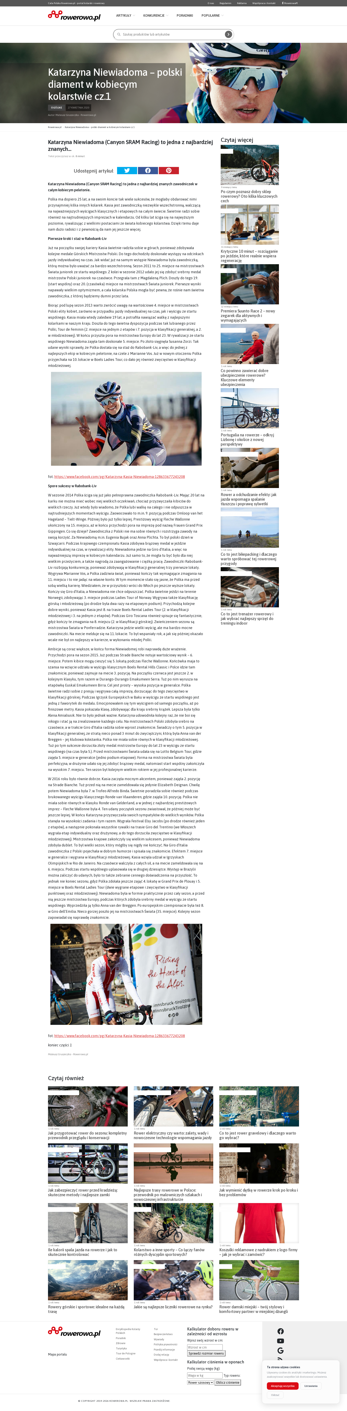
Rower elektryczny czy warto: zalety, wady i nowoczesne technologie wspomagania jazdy (173, 1135)
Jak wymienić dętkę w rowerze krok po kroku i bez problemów (258, 1192)
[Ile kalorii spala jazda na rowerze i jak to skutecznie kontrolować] (88, 1223)
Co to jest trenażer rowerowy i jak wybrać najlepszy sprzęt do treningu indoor (247, 617)
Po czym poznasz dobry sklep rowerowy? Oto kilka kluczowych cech (249, 195)
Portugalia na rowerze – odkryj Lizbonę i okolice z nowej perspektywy (247, 438)
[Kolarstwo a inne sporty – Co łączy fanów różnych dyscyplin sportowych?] (173, 1223)
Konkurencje (153, 15)
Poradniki (185, 15)
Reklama (242, 3)
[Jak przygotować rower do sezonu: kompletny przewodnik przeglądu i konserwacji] (88, 1106)
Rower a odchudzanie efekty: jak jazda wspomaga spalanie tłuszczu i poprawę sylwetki (249, 498)
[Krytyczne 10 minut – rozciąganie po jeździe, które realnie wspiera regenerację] (250, 225)
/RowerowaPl (291, 3)
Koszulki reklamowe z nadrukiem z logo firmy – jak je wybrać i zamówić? (258, 1252)
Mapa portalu (57, 1354)
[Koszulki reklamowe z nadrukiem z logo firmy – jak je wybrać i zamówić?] (259, 1223)
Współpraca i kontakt (264, 3)
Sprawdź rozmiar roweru (206, 1353)
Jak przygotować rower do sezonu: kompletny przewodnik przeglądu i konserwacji (87, 1135)
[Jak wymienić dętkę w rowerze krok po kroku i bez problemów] (259, 1163)
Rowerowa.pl (54, 127)
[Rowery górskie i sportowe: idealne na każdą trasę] (88, 1280)
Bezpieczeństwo (232, 330)
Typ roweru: (232, 1375)
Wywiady (159, 1339)
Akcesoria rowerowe (235, 514)
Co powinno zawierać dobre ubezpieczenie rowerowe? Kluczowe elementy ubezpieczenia (244, 374)
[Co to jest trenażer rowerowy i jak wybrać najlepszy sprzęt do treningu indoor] (250, 587)
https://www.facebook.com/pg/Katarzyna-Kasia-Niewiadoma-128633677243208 (119, 477)
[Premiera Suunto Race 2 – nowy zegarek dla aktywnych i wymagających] (250, 284)
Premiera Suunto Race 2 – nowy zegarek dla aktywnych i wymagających (248, 314)
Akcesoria (228, 270)
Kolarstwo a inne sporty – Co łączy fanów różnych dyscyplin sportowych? (169, 1252)
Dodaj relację (161, 1354)
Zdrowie (121, 1343)
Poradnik (121, 1338)
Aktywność (229, 211)
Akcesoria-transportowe (238, 454)
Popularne (211, 15)
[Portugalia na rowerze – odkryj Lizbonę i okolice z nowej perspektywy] (250, 408)
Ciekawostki (123, 1358)
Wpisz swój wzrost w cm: (205, 1340)
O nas (211, 3)
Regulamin (225, 3)
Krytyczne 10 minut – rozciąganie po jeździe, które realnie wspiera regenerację (249, 255)
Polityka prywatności (165, 1344)
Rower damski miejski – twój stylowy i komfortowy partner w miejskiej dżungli (253, 1309)
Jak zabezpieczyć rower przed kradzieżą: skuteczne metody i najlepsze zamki (82, 1192)
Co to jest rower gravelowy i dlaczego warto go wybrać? (257, 1135)
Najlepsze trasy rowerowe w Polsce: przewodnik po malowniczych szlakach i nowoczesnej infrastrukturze (168, 1193)
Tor (156, 1329)
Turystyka (121, 1348)
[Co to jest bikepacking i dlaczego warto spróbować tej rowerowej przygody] (250, 528)
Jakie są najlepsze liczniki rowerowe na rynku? (173, 1307)
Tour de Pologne (126, 1353)
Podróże (227, 394)
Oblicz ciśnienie (227, 1382)
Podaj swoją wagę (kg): (203, 1368)
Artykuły (123, 15)
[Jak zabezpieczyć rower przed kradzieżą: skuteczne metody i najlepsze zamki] (88, 1163)
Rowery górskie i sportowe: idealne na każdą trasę (86, 1309)
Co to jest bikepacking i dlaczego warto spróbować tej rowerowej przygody (249, 558)
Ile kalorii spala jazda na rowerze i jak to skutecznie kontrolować (82, 1252)
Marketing (227, 1209)
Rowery (226, 151)
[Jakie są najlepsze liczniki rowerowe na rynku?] (173, 1280)
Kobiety (225, 1266)
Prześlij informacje (164, 1349)
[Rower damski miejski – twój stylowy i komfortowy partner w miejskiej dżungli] (259, 1280)
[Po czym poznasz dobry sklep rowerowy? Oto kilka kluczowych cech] (250, 165)
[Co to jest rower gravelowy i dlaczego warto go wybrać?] (259, 1106)
